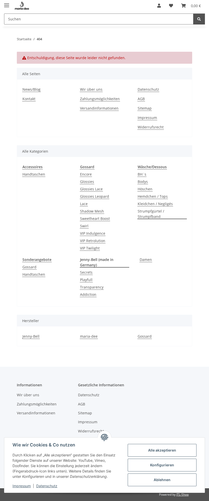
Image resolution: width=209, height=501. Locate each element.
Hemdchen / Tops (153, 196)
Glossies (87, 181)
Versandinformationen (99, 108)
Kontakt (28, 98)
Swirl (84, 225)
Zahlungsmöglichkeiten (100, 98)
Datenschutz (46, 486)
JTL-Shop (182, 494)
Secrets (86, 272)
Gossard (29, 267)
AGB (141, 98)
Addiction (88, 294)
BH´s (142, 174)
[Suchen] (199, 19)
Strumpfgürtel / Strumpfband (151, 214)
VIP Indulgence (92, 233)
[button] (159, 6)
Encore (86, 174)
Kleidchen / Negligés (155, 203)
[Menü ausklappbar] (6, 3)
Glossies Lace (91, 189)
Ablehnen (162, 480)
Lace (84, 203)
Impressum (21, 486)
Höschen (145, 189)
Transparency (91, 287)
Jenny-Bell (31, 336)
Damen (146, 259)
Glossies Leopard (94, 196)
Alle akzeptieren (162, 450)
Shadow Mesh (92, 211)
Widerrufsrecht (151, 127)
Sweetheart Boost (95, 218)
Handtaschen (33, 174)
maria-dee (89, 336)
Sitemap (145, 108)
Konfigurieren (162, 465)
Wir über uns (91, 89)
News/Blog (31, 89)
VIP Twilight (90, 248)
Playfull (86, 279)
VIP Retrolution (92, 240)
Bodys (143, 181)
